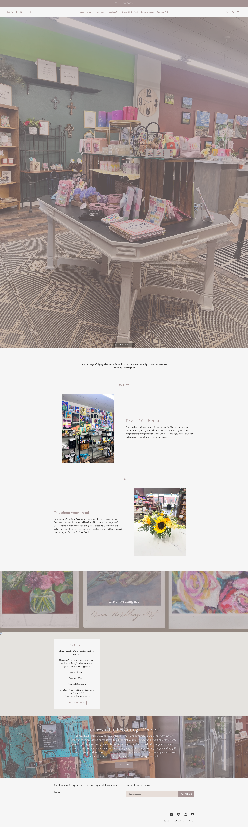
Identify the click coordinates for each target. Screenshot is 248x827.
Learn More (124, 764)
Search (57, 791)
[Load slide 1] (120, 345)
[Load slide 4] (127, 345)
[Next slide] (132, 345)
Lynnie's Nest (19, 12)
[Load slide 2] (123, 345)
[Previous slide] (115, 345)
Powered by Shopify (187, 821)
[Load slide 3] (125, 345)
